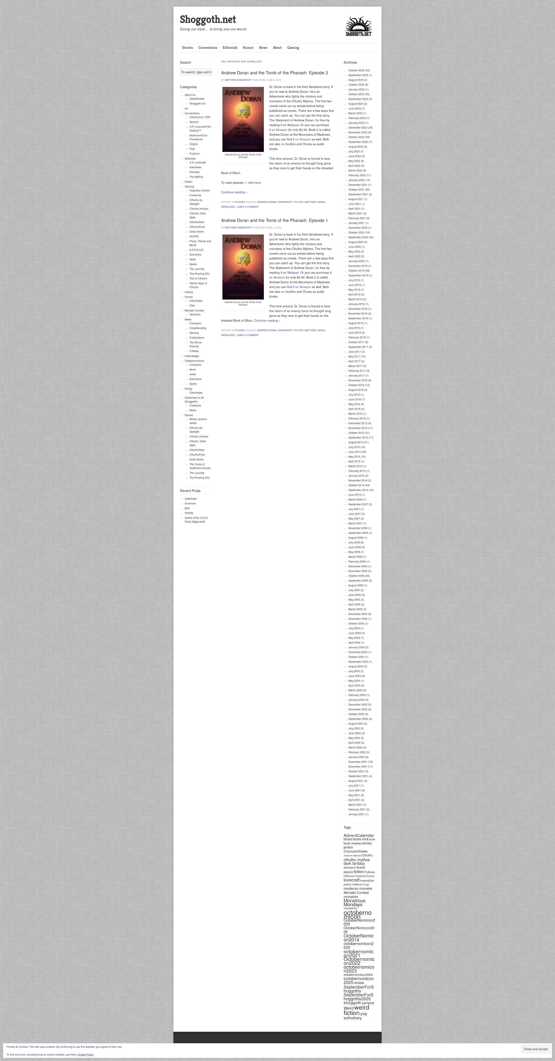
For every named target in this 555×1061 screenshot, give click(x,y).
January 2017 (356, 375)
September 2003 (358, 661)
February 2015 (357, 471)
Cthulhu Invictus (198, 208)
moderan (351, 888)
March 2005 (355, 609)
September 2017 (358, 347)
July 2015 (354, 447)
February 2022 (357, 175)
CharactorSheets (356, 851)
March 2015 (355, 466)
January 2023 (356, 122)
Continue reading (234, 192)
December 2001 (357, 761)
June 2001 (354, 790)
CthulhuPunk (197, 226)
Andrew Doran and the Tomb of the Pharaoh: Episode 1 (274, 220)
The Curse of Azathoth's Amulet (200, 466)
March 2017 (355, 366)
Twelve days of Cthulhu (198, 285)
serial (321, 202)
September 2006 (358, 533)
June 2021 (354, 203)
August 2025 (355, 79)
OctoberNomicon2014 (359, 937)
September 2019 (358, 275)
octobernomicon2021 (359, 953)
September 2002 (358, 718)
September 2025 (358, 75)
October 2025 (356, 70)
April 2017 (354, 361)
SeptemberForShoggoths (359, 989)
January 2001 (356, 814)
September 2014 (358, 490)
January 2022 (356, 180)
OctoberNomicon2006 (359, 929)
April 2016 (354, 409)
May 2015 (354, 456)
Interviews (195, 167)
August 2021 (355, 199)
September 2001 (358, 776)
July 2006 (354, 542)
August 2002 (355, 723)
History (189, 292)
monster (365, 888)
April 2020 (354, 256)
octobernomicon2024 (358, 974)
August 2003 (355, 666)
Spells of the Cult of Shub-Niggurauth (196, 519)
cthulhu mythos (357, 859)
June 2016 (354, 399)
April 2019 (354, 294)
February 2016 (357, 418)
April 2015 (354, 461)
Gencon (194, 122)
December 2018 (357, 308)
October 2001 (356, 771)
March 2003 (355, 690)
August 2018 (355, 323)
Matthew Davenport (238, 79)
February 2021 (357, 218)
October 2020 (356, 232)
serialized (228, 206)
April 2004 (354, 642)
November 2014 (357, 480)
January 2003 (356, 699)
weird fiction (356, 1009)
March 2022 (355, 170)
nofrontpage (192, 356)
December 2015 (357, 423)
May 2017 (354, 356)
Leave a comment (248, 206)
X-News (194, 351)
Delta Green (196, 231)
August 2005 (355, 585)
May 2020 (354, 251)
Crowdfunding (197, 328)
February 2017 (357, 370)
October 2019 (356, 270)
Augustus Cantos (199, 190)
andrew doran (267, 202)
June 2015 (354, 451)
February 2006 (357, 561)
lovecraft (351, 880)
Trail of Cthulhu (198, 278)
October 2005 (356, 575)
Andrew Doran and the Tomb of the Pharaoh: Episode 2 (274, 72)
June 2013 (354, 494)
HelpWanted (196, 98)
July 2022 (354, 151)
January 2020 (356, 261)
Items (192, 369)
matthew (310, 202)
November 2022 (357, 132)
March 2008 (355, 499)
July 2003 (354, 671)
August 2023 (355, 103)
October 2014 (356, 485)
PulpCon (194, 153)
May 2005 (354, 599)
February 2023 (357, 118)
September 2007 (358, 504)
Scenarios (195, 379)
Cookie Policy (85, 1054)
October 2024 (356, 84)
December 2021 (357, 184)
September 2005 (358, 580)
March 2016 (355, 413)
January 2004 (356, 647)
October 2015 (356, 432)
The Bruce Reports (195, 344)
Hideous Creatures (355, 876)
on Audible (288, 144)
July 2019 (354, 280)
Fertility (189, 513)
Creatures (195, 195)
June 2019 (354, 285)
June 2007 (354, 513)
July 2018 (354, 327)
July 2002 (354, 728)
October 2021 (356, 189)
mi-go (365, 884)
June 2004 (354, 633)
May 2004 (354, 637)
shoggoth (352, 1002)
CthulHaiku (196, 300)
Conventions (207, 47)
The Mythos (196, 176)
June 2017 (354, 351)
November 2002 (357, 709)
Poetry (188, 388)
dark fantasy (354, 863)
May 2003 (354, 680)
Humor (248, 47)
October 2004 (356, 623)
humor (370, 876)
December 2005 (357, 566)
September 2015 (358, 437)
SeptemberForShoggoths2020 (358, 997)
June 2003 (354, 676)
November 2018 (357, 313)
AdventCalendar (359, 835)
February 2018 (357, 337)
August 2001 (355, 780)
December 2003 (357, 652)
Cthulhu (367, 855)
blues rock (361, 838)
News (263, 47)
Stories (187, 47)
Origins (193, 144)
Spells (193, 264)
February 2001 (357, 809)
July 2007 (354, 509)
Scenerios (195, 254)
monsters (351, 896)
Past (192, 148)
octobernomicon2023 (359, 968)
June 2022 (354, 156)
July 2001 (354, 785)
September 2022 (358, 141)
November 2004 (357, 618)
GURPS (194, 236)
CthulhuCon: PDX (199, 117)
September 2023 (358, 99)
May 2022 (354, 161)
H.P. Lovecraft (197, 162)
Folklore (369, 872)
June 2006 (354, 547)
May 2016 (354, 404)
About (277, 47)
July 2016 (354, 394)
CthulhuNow (196, 222)
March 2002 (355, 747)
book (372, 839)
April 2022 (354, 165)
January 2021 (356, 223)
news (192, 374)
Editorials (230, 47)
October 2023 (356, 94)
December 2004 (357, 614)
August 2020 (355, 242)
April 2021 (354, 208)
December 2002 (357, 704)
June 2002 (354, 733)
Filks (192, 305)
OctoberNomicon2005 (359, 922)
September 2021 (358, 194)
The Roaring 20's (199, 273)
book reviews (353, 843)
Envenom (191, 503)
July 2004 (354, 628)
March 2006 (355, 556)
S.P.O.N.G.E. (196, 249)
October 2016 (356, 385)
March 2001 (355, 804)
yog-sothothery (356, 1015)
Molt (187, 508)
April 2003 (354, 685)
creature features (352, 855)
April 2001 (354, 800)
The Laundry (196, 269)
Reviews (194, 172)
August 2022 (355, 146)
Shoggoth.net (208, 19)
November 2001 (357, 766)
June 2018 (354, 332)
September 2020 (358, 237)
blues (348, 838)
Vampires (195, 314)
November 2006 (357, 528)
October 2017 (356, 342)
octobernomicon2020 (359, 945)
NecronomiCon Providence (198, 137)
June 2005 (354, 595)
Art (186, 108)
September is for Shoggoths (194, 399)
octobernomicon (358, 914)
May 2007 (354, 518)
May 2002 (354, 738)
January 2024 (356, 89)
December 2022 (357, 127)
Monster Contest (356, 892)
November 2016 (357, 380)
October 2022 (356, 137)
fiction (298, 202)
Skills (192, 259)
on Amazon (279, 129)
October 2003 (356, 656)
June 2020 (354, 246)
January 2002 (356, 757)
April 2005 (354, 604)
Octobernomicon (194, 360)
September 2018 (358, 318)
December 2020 (357, 227)
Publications (196, 337)
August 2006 (355, 537)
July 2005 (354, 590)
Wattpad (293, 125)
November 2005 (357, 571)
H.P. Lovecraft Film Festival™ (200, 128)
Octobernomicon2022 (359, 960)
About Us (190, 94)
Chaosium (195, 323)
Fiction (189, 181)
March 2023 (355, 113)
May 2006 (354, 552)
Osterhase (191, 498)
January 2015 (356, 475)
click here (254, 182)
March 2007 (355, 523)
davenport (285, 202)
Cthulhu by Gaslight (195, 201)
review (359, 982)
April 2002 (354, 742)
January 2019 (356, 304)
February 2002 (357, 752)
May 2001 (354, 795)
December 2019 (357, 265)
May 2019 (354, 289)
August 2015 (355, 442)
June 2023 (354, 108)
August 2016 (355, 389)
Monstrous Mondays (355, 902)
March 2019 (355, 299)
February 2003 (357, 695)
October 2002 (356, 714)
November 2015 (357, 428)
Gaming (293, 47)
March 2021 (355, 213)
